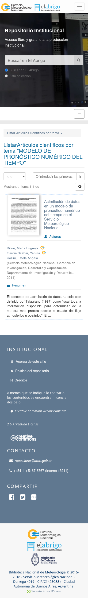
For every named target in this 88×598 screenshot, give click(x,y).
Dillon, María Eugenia (22, 248)
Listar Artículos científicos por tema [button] (33, 132)
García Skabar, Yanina (23, 253)
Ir (80, 176)
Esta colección (20, 75)
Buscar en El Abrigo (24, 70)
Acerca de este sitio (31, 361)
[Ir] (78, 60)
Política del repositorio (32, 370)
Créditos (21, 379)
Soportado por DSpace (46, 591)
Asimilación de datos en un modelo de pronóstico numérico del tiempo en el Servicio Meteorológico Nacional (62, 214)
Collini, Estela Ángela (22, 258)
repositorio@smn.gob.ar (33, 460)
